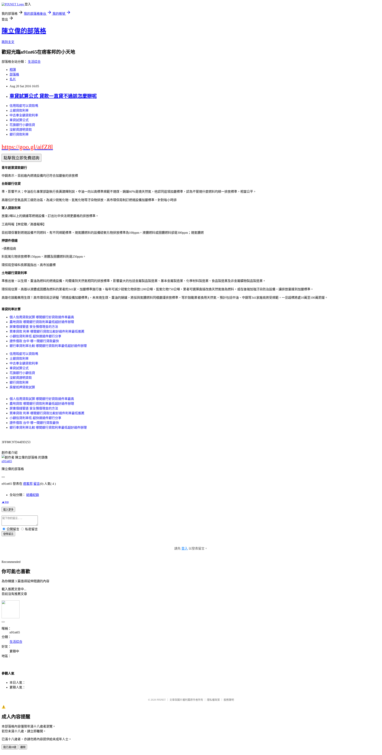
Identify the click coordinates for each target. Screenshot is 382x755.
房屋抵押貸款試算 (22, 387)
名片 (13, 79)
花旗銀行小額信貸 (22, 125)
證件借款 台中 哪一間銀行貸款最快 (34, 341)
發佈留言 (8, 533)
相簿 (13, 69)
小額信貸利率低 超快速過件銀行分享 (35, 336)
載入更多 (8, 509)
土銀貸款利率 (19, 110)
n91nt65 (7, 461)
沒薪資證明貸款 (21, 129)
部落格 (14, 74)
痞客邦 (28, 483)
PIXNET (161, 699)
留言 (36, 483)
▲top (5, 502)
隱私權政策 (213, 699)
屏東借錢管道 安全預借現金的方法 (34, 326)
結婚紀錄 (32, 495)
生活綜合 (34, 61)
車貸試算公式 (19, 120)
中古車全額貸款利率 (24, 115)
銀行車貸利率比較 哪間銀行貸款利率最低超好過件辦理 (48, 346)
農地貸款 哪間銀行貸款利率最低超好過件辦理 (42, 322)
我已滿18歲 (9, 747)
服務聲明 (229, 699)
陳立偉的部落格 (24, 30)
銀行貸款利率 (19, 134)
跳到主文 (8, 42)
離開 (22, 747)
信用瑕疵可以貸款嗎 (24, 105)
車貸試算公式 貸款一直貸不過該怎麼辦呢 (53, 96)
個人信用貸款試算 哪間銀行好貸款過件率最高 (42, 317)
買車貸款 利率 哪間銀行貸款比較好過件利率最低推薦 (47, 331)
